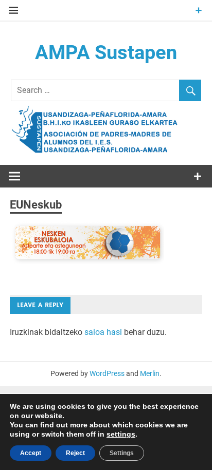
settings (121, 434)
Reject (75, 453)
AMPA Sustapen (106, 52)
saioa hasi (103, 332)
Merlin (150, 373)
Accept (30, 453)
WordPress (107, 373)
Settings (122, 453)
